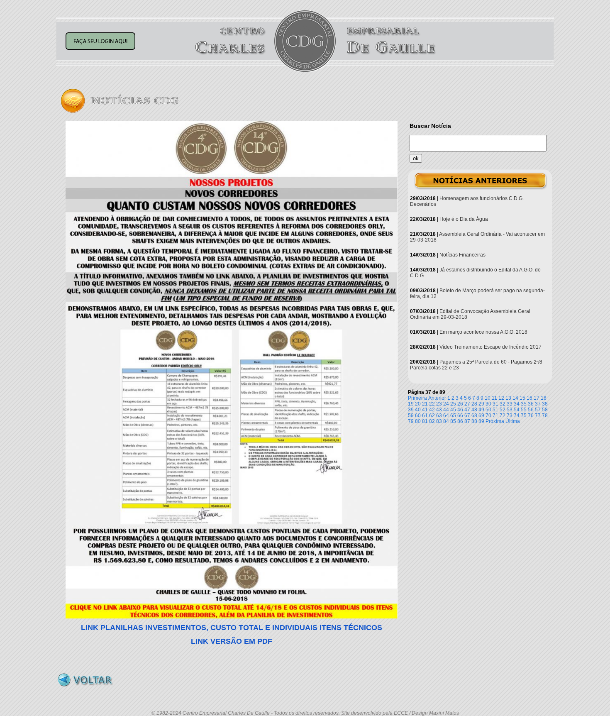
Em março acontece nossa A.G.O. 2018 (483, 332)
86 (460, 421)
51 (495, 410)
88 (474, 421)
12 (501, 398)
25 (453, 404)
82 (432, 421)
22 (432, 404)
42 (432, 410)
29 (481, 404)
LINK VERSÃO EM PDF (231, 641)
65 (453, 415)
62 (432, 415)
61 (425, 415)
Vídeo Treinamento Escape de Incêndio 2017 (490, 347)
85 (453, 421)
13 (508, 398)
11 (494, 398)
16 (529, 398)
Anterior (437, 398)
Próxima (495, 421)
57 (538, 410)
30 (488, 404)
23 (439, 404)
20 (418, 404)
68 (474, 415)
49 (481, 410)
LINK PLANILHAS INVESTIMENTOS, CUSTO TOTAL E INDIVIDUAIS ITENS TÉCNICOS (231, 627)
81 (425, 421)
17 (536, 398)
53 (509, 410)
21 (425, 404)
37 (538, 404)
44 (446, 410)
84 (446, 421)
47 (467, 410)
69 (481, 415)
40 (418, 410)
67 (467, 415)
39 (411, 410)
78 (545, 415)
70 (488, 415)
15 (522, 398)
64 (446, 415)
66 (460, 415)
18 (544, 398)
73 (509, 415)
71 (495, 415)
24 (446, 404)
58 (545, 410)
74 (517, 415)
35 (524, 404)
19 (411, 404)
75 (524, 415)
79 (411, 421)
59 (411, 415)
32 (502, 404)
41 (425, 410)
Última (512, 421)
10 (487, 398)
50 (488, 410)
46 (460, 410)
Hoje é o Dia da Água (463, 219)
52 (502, 410)
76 (531, 415)
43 (439, 410)
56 (531, 410)
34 (517, 404)
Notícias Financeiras (462, 255)
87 (467, 421)
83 (439, 421)
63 (439, 415)
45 (453, 410)
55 (524, 410)
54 (517, 410)
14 (515, 398)
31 (495, 404)
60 (418, 415)
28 (474, 404)
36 (531, 404)
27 (467, 404)
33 (509, 404)
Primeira (417, 398)
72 (502, 415)
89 (481, 421)
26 (460, 404)
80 (418, 421)
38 (545, 404)
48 (474, 410)
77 (538, 415)
